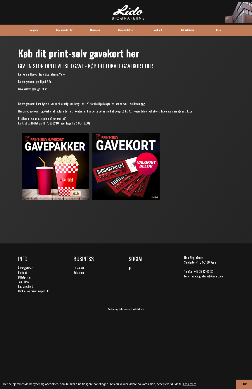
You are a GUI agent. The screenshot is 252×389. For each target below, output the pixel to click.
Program (34, 30)
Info (218, 30)
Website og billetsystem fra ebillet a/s (126, 309)
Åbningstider (25, 268)
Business (95, 30)
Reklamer (78, 272)
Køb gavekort (25, 286)
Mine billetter (126, 30)
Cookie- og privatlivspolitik (33, 291)
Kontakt (22, 272)
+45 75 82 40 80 (203, 271)
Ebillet (34, 123)
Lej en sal (78, 268)
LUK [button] (244, 384)
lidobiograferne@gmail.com (177, 111)
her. (143, 104)
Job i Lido (23, 282)
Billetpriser (24, 277)
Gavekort (157, 30)
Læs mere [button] (189, 384)
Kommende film (64, 30)
